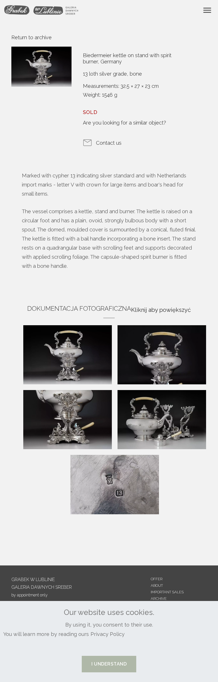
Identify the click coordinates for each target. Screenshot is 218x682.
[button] (109, 664)
